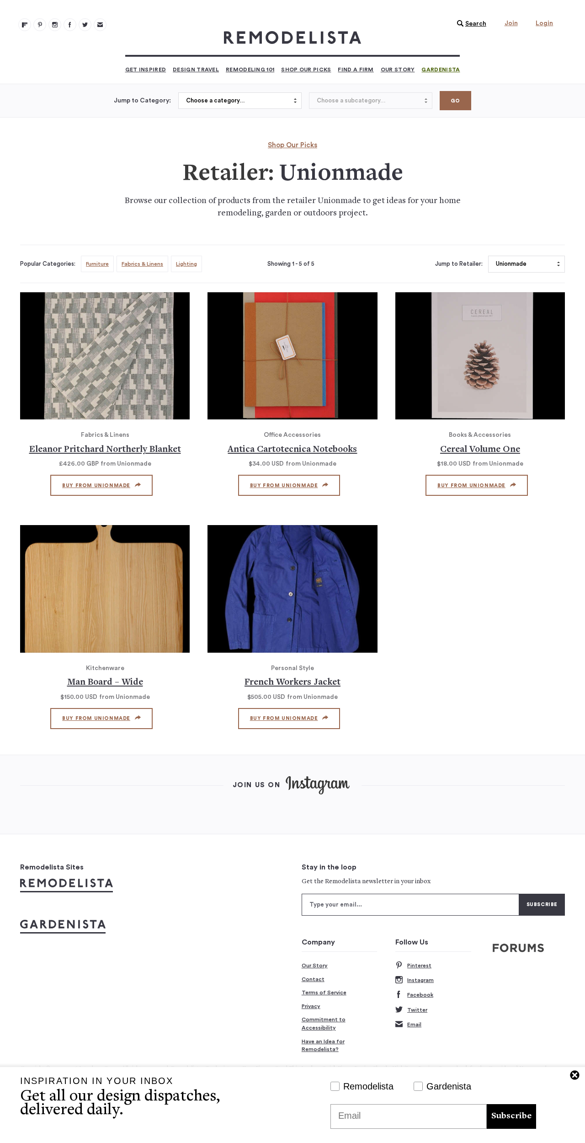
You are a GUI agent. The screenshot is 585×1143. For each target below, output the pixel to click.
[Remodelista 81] (54, 24)
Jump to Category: (142, 100)
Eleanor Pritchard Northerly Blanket (105, 450)
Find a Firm (355, 69)
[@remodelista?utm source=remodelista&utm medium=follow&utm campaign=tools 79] (24, 24)
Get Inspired (145, 69)
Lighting (186, 264)
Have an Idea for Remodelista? (323, 1045)
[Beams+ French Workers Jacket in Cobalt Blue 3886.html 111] (292, 588)
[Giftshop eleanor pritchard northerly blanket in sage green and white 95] (105, 355)
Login (544, 23)
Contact (313, 979)
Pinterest (419, 965)
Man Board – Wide (105, 682)
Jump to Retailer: (459, 264)
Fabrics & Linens (142, 264)
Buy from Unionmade (96, 485)
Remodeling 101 (250, 69)
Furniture (97, 264)
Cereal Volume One (480, 450)
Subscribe (511, 1116)
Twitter (417, 1010)
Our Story (398, 69)
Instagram (420, 980)
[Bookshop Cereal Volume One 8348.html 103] (480, 355)
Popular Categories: (47, 264)
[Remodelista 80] (39, 24)
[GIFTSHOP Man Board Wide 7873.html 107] (105, 588)
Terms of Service (324, 992)
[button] (469, 23)
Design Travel (196, 69)
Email (414, 1024)
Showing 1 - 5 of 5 (290, 264)
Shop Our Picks (306, 69)
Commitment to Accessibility (324, 1023)
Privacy (311, 1006)
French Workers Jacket (292, 682)
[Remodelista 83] (85, 24)
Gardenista (440, 69)
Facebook (420, 995)
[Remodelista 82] (70, 24)
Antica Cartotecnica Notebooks (292, 450)
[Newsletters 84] (100, 24)
